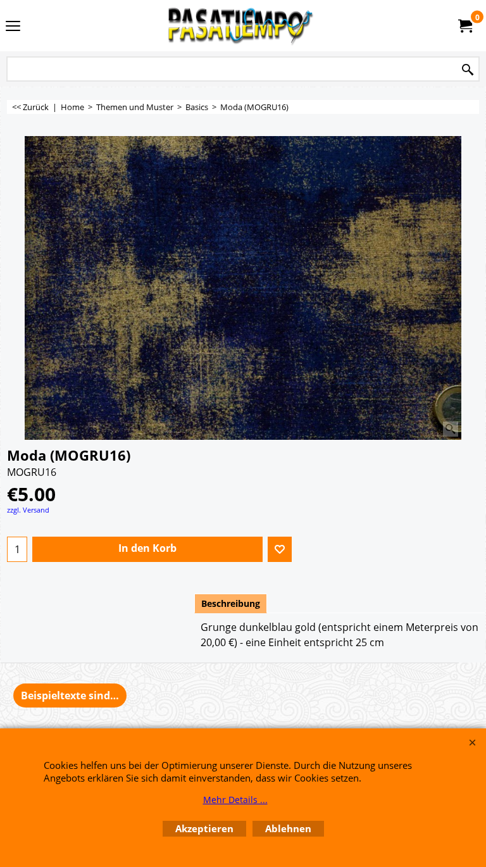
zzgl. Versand (28, 510)
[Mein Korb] (464, 26)
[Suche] (467, 69)
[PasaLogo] (240, 26)
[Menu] (13, 26)
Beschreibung (230, 603)
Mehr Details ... (235, 800)
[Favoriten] (280, 549)
